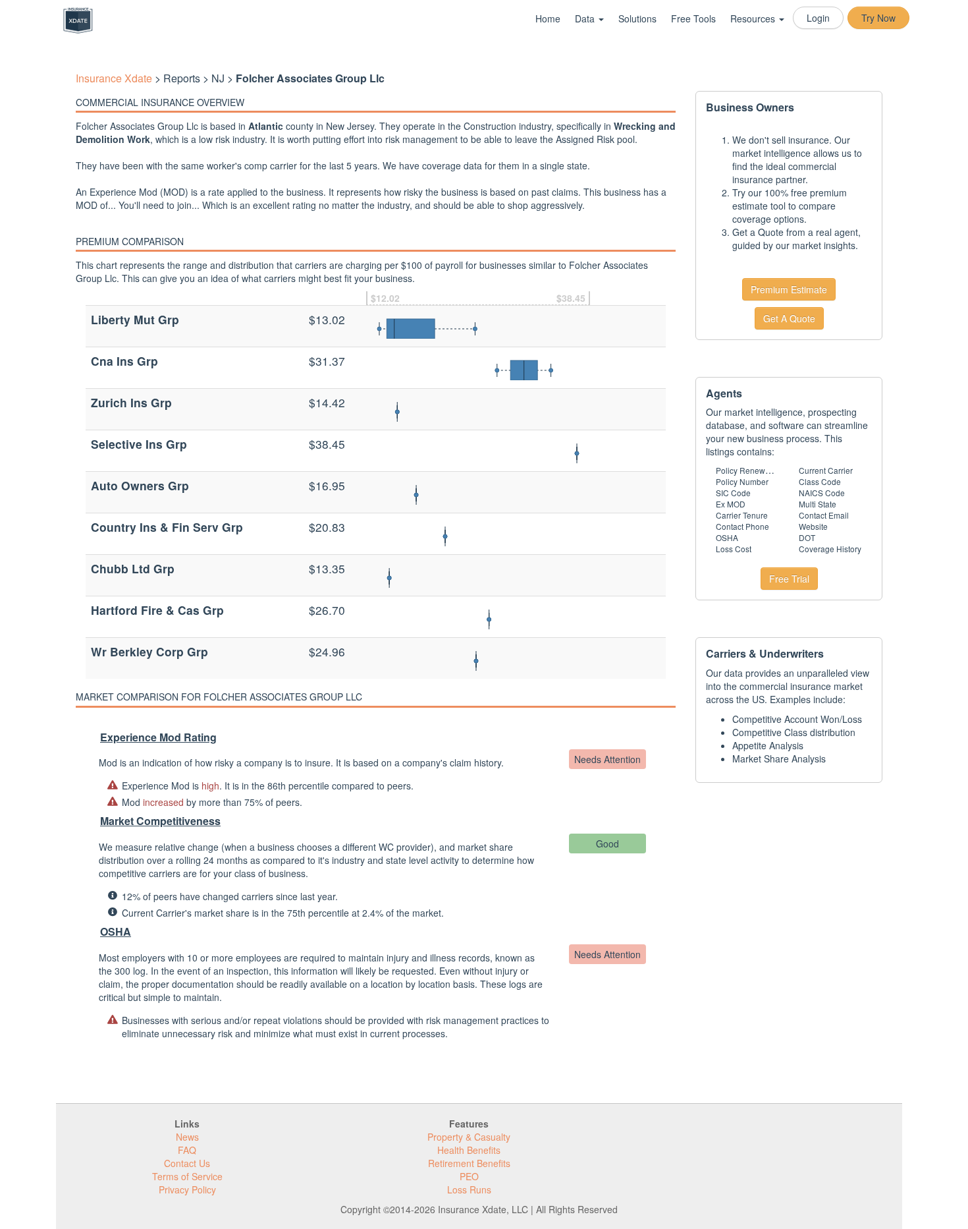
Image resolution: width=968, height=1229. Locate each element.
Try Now (878, 17)
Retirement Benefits (469, 1163)
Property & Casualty (468, 1136)
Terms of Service (187, 1176)
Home (547, 18)
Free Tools (693, 18)
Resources (754, 18)
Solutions (637, 18)
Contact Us (187, 1163)
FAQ (187, 1150)
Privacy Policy (187, 1189)
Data (586, 18)
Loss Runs (469, 1189)
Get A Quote (789, 318)
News (187, 1136)
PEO (469, 1176)
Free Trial (789, 578)
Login (818, 17)
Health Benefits (468, 1150)
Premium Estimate (789, 289)
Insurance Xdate (114, 78)
